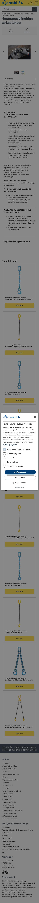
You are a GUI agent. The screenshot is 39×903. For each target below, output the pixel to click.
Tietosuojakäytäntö (10, 445)
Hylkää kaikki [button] (20, 478)
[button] (19, 482)
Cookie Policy (19, 487)
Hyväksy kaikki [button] (20, 472)
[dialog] (19, 451)
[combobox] (35, 417)
